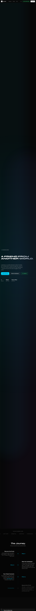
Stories (14, 1)
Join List (32, 1)
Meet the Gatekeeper (15, 273)
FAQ (17, 1)
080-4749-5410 (9, 578)
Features (10, 1)
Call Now (25, 273)
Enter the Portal (5, 273)
